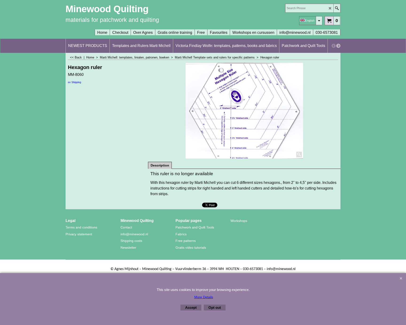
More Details (203, 297)
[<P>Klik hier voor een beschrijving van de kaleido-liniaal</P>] (244, 110)
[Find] (336, 8)
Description (160, 165)
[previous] (334, 46)
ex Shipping (74, 82)
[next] (338, 46)
